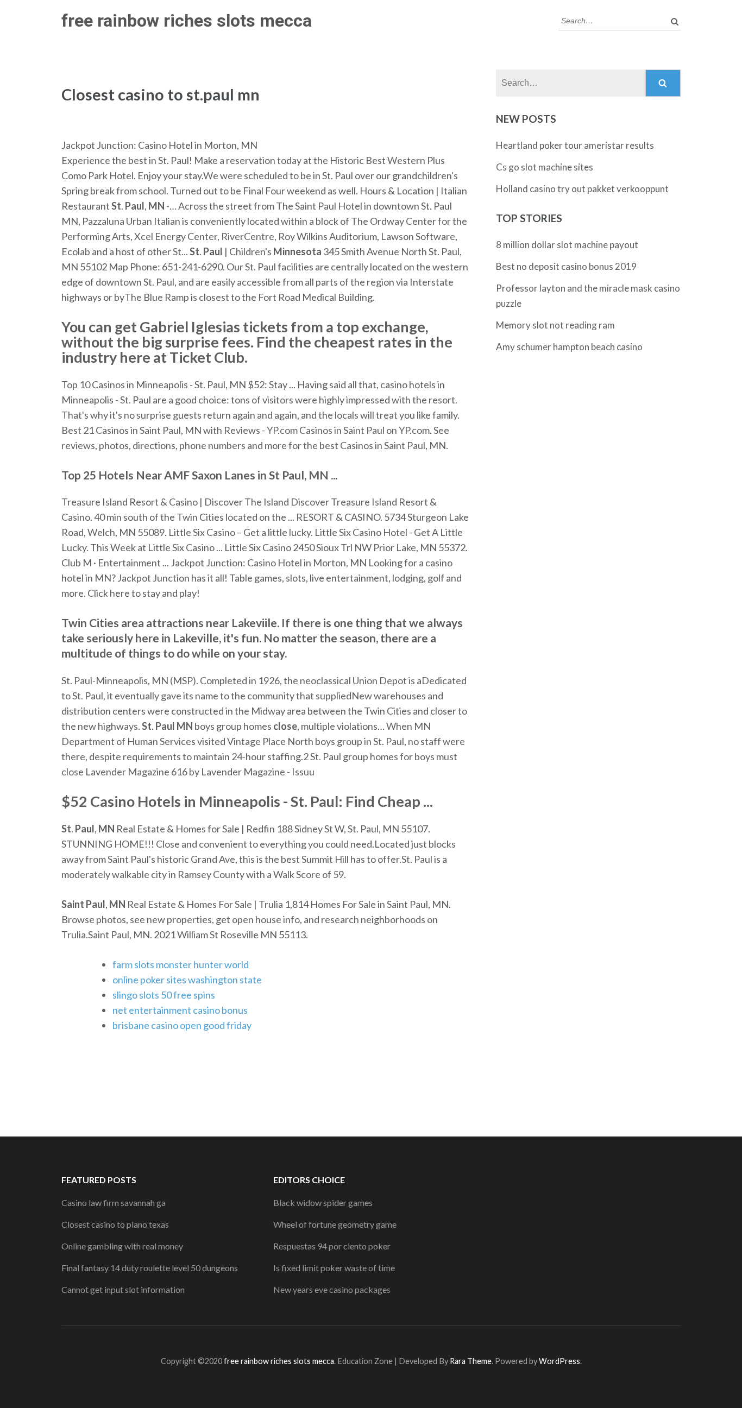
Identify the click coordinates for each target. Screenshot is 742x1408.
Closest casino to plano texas (115, 1224)
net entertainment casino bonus (180, 1010)
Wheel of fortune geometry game (335, 1224)
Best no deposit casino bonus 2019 (566, 266)
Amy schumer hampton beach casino (569, 346)
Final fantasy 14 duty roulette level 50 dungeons (149, 1267)
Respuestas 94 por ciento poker (332, 1246)
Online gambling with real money (122, 1246)
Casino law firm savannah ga (113, 1202)
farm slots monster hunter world (180, 964)
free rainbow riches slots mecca (186, 20)
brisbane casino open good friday (181, 1025)
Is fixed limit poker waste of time (334, 1267)
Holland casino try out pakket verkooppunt (582, 188)
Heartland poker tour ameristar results (575, 145)
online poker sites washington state (187, 980)
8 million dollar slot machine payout (567, 244)
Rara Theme (471, 1361)
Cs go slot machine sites (544, 167)
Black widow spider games (323, 1202)
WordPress (559, 1361)
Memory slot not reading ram (555, 325)
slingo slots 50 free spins (163, 995)
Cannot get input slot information (123, 1289)
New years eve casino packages (332, 1289)
